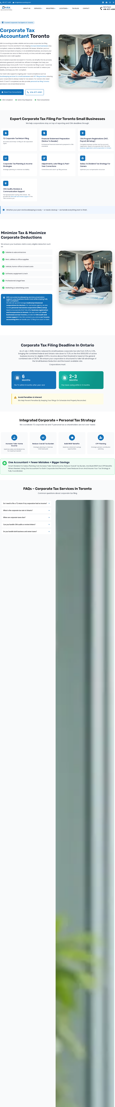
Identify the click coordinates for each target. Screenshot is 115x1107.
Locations (63, 8)
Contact (86, 8)
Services (37, 8)
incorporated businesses (39, 46)
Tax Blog (75, 8)
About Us (26, 8)
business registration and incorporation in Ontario (95, 148)
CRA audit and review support (19, 196)
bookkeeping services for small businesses (15, 76)
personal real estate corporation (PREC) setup (29, 308)
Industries (50, 8)
